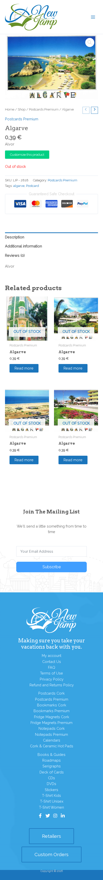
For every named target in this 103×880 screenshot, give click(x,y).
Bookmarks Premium (52, 711)
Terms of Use (51, 673)
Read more (24, 368)
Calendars (51, 740)
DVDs (51, 784)
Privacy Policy (52, 679)
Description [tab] (14, 237)
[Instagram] (55, 815)
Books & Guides (52, 754)
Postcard (32, 186)
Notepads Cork (51, 728)
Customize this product (27, 155)
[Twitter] (48, 815)
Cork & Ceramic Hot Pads (51, 746)
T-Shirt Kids (51, 795)
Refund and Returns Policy (52, 685)
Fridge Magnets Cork (51, 717)
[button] (89, 42)
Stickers (51, 790)
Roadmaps (51, 760)
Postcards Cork (51, 693)
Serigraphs (51, 766)
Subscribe (51, 566)
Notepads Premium (51, 734)
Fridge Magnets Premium (51, 722)
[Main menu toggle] (93, 17)
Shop (22, 109)
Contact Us (51, 661)
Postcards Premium (43, 109)
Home (9, 109)
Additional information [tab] (23, 246)
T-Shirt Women (51, 807)
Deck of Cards (52, 772)
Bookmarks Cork (51, 705)
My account (51, 655)
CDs (51, 778)
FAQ (51, 667)
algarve (18, 186)
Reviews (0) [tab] (15, 255)
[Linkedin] (62, 815)
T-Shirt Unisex (51, 801)
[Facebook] (40, 815)
